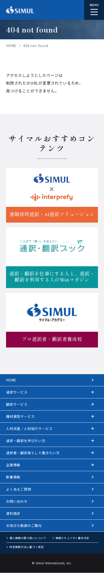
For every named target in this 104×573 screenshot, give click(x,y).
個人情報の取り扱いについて (27, 538)
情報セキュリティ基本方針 (72, 538)
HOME (11, 380)
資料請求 (13, 513)
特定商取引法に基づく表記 (26, 547)
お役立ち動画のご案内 (24, 525)
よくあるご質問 (18, 489)
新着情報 (13, 477)
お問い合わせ (17, 501)
